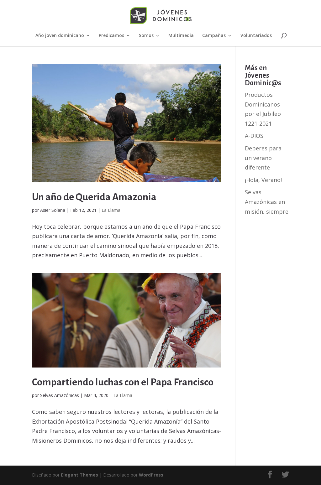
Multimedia (181, 35)
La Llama (111, 210)
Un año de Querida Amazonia (94, 197)
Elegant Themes (79, 475)
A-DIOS (254, 135)
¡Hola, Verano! (263, 180)
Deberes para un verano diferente (263, 157)
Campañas (214, 35)
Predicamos (111, 35)
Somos (146, 35)
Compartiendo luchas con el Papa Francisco (122, 382)
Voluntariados (256, 35)
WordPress (151, 475)
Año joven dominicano (59, 35)
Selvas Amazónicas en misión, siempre (266, 201)
